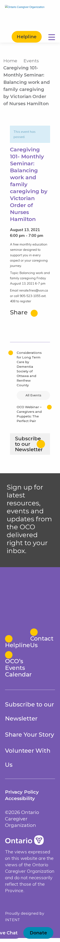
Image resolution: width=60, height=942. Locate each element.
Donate (38, 933)
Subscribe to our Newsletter (29, 444)
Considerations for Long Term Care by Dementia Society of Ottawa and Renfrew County (29, 369)
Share (19, 312)
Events (31, 60)
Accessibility (20, 798)
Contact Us (42, 641)
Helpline (26, 36)
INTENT (12, 920)
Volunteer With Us (27, 757)
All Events (33, 395)
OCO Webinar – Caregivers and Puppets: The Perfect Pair (29, 414)
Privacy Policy (22, 792)
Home (10, 60)
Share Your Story (29, 734)
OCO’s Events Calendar (17, 668)
